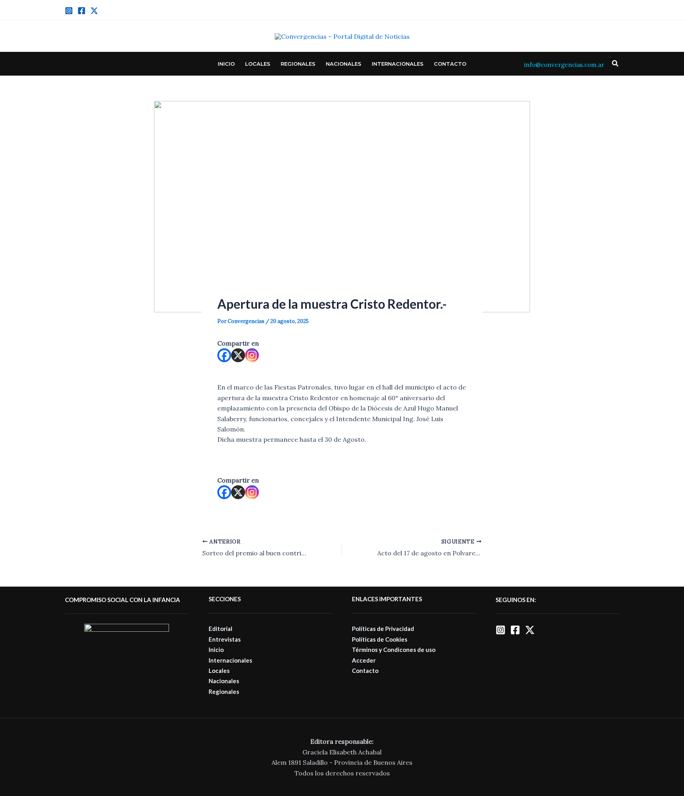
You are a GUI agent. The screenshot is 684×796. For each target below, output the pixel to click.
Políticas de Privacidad (383, 628)
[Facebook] (82, 11)
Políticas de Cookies (379, 639)
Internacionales (398, 64)
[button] (615, 64)
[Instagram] (69, 11)
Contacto (450, 64)
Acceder (364, 660)
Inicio (226, 64)
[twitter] (94, 11)
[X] (238, 355)
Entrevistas (225, 639)
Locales (257, 64)
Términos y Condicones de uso (393, 649)
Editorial (220, 628)
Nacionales (343, 64)
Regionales (298, 64)
